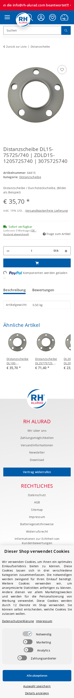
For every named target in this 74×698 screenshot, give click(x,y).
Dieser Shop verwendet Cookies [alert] (36, 551)
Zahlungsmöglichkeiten (37, 438)
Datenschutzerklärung (18, 621)
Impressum (37, 517)
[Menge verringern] (8, 251)
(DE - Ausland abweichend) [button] (19, 232)
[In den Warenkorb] (6, 59)
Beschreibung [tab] (14, 290)
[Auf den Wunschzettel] (62, 69)
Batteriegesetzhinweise (37, 524)
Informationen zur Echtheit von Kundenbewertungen (37, 541)
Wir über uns (37, 431)
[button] (41, 17)
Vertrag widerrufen (37, 472)
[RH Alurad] (23, 20)
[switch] (27, 633)
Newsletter (37, 452)
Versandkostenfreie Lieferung (46, 211)
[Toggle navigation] (6, 13)
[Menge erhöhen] (66, 251)
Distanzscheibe (30, 177)
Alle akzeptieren (37, 675)
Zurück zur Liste (16, 46)
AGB (37, 502)
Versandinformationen (37, 445)
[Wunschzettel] (52, 17)
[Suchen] (66, 30)
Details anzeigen (37, 693)
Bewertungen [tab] (43, 290)
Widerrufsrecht (37, 531)
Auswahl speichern (37, 686)
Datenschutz (37, 495)
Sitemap (37, 510)
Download (37, 460)
